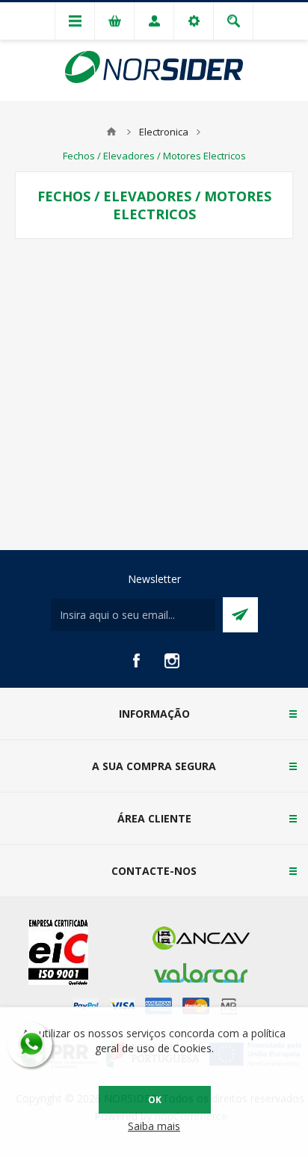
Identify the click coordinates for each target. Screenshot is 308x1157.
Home (111, 132)
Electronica (163, 131)
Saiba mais (154, 1126)
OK (154, 1099)
